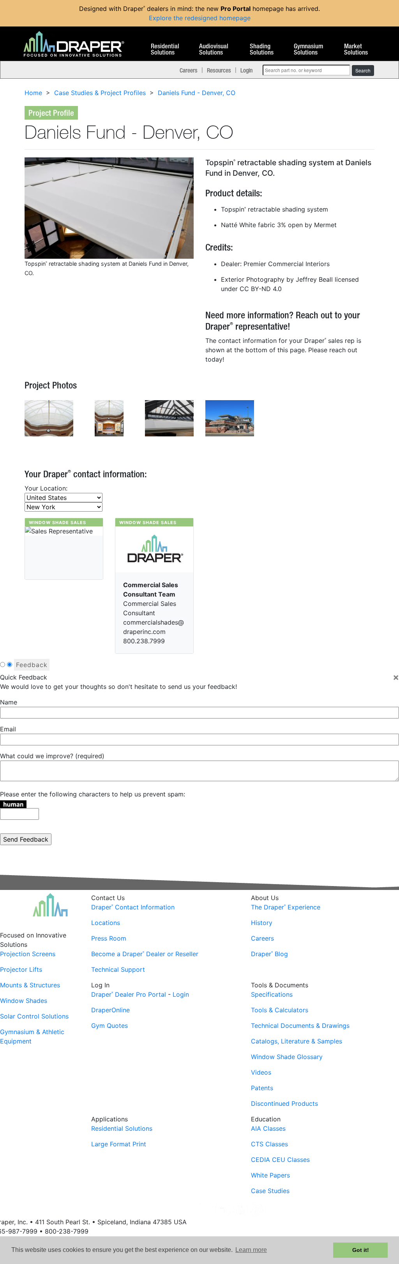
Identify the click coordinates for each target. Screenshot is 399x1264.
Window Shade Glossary (287, 1057)
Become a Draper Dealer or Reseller (144, 954)
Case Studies (270, 1191)
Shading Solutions (262, 49)
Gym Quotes (109, 1025)
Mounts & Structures (30, 985)
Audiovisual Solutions (213, 49)
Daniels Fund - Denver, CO (196, 93)
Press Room (108, 938)
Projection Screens (27, 954)
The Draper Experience (285, 907)
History (261, 923)
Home (33, 93)
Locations (105, 923)
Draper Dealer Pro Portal (128, 994)
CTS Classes (269, 1144)
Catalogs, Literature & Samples (296, 1041)
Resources (219, 70)
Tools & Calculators (279, 1010)
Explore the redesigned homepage (200, 18)
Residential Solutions (165, 49)
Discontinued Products (284, 1103)
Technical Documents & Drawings (300, 1025)
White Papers (270, 1175)
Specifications (272, 994)
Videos (261, 1072)
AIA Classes (268, 1128)
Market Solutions (356, 49)
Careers (189, 70)
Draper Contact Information (133, 907)
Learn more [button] (251, 1249)
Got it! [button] (360, 1250)
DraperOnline (110, 1010)
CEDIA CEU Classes (280, 1159)
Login (246, 70)
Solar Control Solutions (34, 1016)
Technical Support (118, 969)
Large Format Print (118, 1144)
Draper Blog (269, 954)
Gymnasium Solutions (308, 49)
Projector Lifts (21, 969)
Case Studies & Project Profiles (100, 93)
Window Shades (23, 1000)
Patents (262, 1088)
